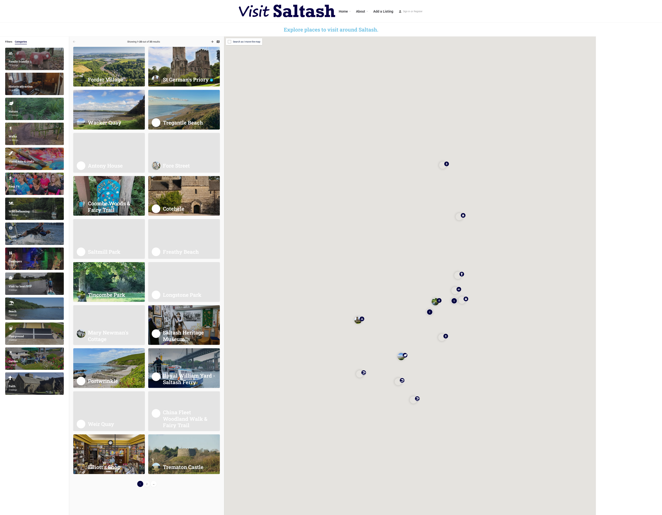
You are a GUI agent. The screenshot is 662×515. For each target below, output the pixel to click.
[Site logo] (287, 11)
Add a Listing (383, 11)
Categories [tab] (21, 41)
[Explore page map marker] (358, 320)
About (360, 11)
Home (343, 11)
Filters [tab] (8, 41)
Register (418, 11)
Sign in (406, 11)
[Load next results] (212, 41)
